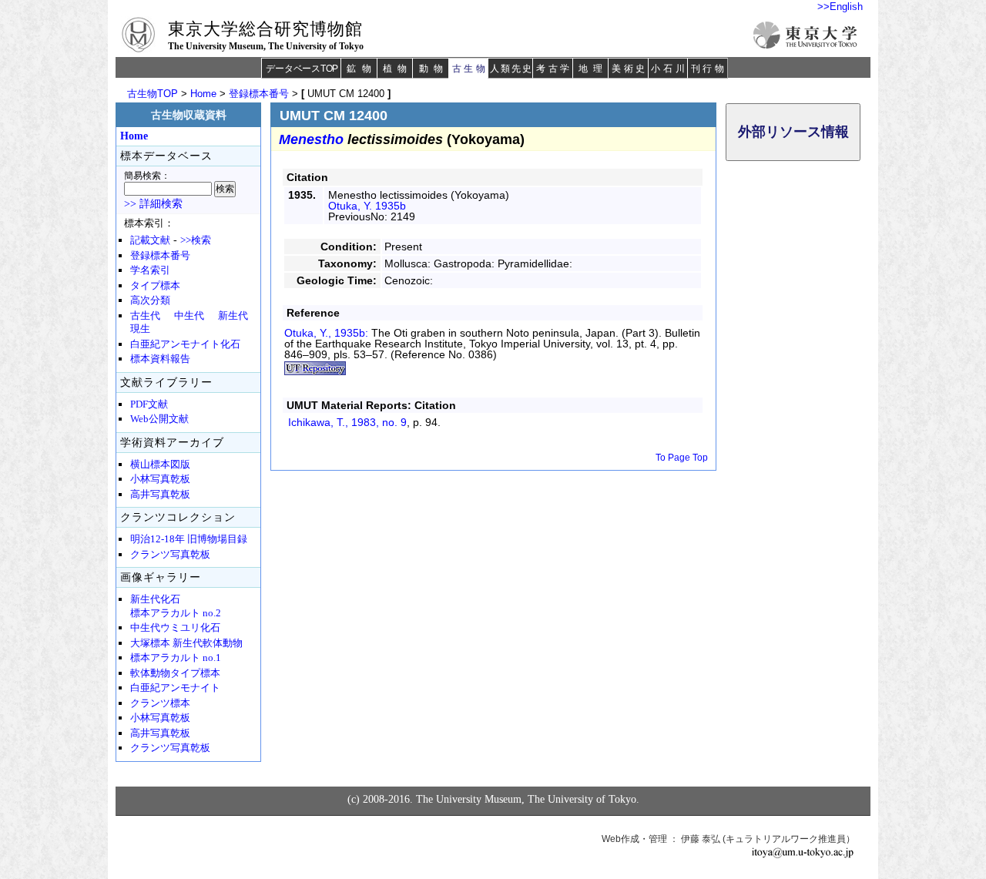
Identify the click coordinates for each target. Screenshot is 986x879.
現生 (140, 329)
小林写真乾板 (160, 479)
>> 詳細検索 (153, 204)
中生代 (189, 315)
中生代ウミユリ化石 (175, 627)
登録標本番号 (259, 93)
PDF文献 (149, 404)
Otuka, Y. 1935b (367, 206)
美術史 (630, 68)
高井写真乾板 (160, 494)
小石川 (669, 68)
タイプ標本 (155, 285)
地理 (593, 68)
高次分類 (150, 300)
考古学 (554, 68)
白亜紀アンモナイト (175, 688)
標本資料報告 (160, 359)
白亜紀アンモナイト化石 (185, 344)
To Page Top (682, 457)
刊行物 (709, 68)
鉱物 (361, 68)
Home (203, 93)
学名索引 (150, 270)
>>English (840, 6)
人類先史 (511, 68)
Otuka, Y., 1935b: (327, 333)
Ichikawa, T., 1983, (347, 422)
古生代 (145, 315)
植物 (397, 68)
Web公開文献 (159, 419)
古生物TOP (152, 93)
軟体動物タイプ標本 (175, 673)
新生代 (233, 315)
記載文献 (150, 240)
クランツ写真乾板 (170, 554)
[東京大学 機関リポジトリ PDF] (315, 371)
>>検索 (195, 240)
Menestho (311, 139)
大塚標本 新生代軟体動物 (186, 643)
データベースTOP (302, 68)
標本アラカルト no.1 (175, 658)
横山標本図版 (160, 464)
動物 (433, 68)
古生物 (470, 68)
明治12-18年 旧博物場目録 (188, 539)
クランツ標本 (160, 703)
